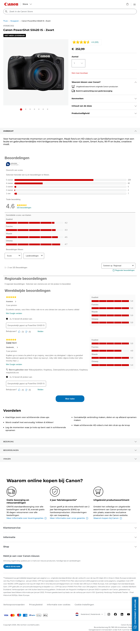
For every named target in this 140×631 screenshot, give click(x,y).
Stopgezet (14, 21)
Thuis (5, 21)
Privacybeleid (36, 604)
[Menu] (134, 4)
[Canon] (11, 4)
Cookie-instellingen (84, 604)
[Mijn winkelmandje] (127, 4)
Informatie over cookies (58, 604)
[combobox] (70, 11)
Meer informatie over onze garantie (67, 518)
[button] (21, 109)
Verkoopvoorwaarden (14, 604)
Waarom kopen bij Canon (106, 518)
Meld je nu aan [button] (13, 566)
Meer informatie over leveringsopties (25, 518)
